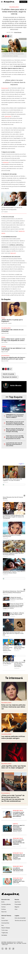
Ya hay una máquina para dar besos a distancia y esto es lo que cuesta (13, 358)
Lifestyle (3, 346)
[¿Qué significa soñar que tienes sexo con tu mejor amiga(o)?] (14, 752)
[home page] (9, 2)
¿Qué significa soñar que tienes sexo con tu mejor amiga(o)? (13, 767)
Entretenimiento (5, 355)
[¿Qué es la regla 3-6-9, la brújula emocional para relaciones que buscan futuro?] (7, 828)
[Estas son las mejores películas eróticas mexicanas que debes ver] (14, 691)
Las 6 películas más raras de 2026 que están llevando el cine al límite (14, 444)
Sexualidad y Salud (14, 7)
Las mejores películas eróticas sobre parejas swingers (13, 737)
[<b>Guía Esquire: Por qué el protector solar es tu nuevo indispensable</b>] (7, 857)
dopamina (6, 162)
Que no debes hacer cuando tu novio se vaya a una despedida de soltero (13, 339)
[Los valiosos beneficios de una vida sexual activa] (7, 869)
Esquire (9, 323)
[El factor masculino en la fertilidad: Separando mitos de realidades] (7, 842)
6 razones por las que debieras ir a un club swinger (13, 348)
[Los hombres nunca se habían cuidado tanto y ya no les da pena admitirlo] (7, 814)
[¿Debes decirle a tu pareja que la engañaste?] (14, 309)
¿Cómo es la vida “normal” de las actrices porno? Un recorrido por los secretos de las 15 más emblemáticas (12, 798)
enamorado (8, 116)
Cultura (3, 337)
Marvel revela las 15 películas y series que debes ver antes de (15, 430)
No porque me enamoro (10, 377)
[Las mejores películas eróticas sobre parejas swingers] (14, 722)
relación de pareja (8, 374)
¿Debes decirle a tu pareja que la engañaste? (12, 320)
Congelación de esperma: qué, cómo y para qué (18, 881)
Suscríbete (23, 1)
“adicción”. (13, 253)
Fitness (3, 318)
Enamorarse (4, 88)
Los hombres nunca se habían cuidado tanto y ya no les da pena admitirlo (18, 814)
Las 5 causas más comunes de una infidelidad (12, 330)
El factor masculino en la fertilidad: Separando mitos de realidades (18, 842)
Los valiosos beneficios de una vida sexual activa (18, 869)
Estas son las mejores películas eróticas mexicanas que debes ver (13, 707)
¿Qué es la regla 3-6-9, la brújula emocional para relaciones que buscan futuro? (19, 828)
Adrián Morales (17, 32)
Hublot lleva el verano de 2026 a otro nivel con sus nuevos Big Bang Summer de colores (15, 437)
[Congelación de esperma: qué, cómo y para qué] (7, 881)
